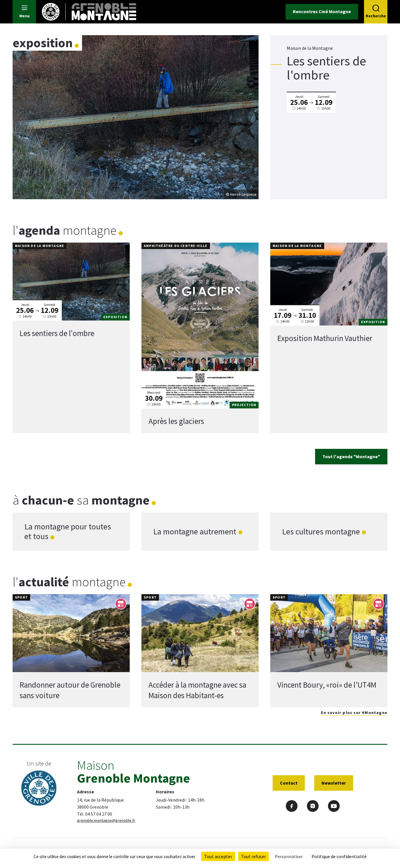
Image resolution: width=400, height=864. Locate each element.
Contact (289, 783)
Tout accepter (218, 856)
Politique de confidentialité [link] (339, 856)
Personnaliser (289, 856)
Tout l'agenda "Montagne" (351, 456)
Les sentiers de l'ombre (57, 333)
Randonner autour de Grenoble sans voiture (70, 690)
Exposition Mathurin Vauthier (324, 338)
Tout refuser (253, 856)
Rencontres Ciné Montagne (322, 11)
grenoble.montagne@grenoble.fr (106, 820)
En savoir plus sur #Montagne (354, 712)
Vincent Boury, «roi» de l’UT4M (326, 685)
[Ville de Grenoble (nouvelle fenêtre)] (39, 789)
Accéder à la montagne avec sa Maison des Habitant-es (197, 690)
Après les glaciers (176, 421)
